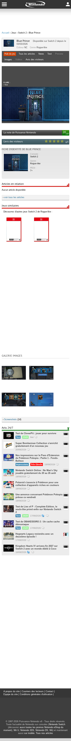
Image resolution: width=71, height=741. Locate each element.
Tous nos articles (44, 733)
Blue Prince (23, 40)
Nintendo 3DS (27, 730)
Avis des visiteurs (35, 59)
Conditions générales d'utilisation (36, 694)
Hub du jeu (9, 53)
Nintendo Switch (57, 724)
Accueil (5, 32)
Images (8, 59)
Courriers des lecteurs (33, 691)
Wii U (16, 730)
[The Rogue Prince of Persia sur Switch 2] (41, 229)
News (41, 53)
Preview (59, 53)
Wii (51, 730)
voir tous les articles (14, 197)
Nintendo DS (42, 730)
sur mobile (29, 733)
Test (49, 53)
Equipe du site (10, 694)
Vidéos (18, 59)
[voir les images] (14, 372)
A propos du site (11, 691)
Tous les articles (27, 53)
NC (25, 47)
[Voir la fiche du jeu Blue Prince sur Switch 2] (9, 46)
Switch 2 (52, 41)
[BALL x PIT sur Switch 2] (14, 229)
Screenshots (10, 419)
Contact (49, 691)
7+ (31, 170)
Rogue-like (42, 47)
